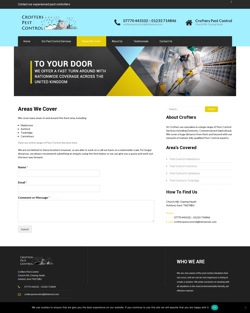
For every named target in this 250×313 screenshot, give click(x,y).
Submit (25, 229)
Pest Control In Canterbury (185, 173)
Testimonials (141, 41)
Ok (214, 307)
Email (22, 182)
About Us (117, 41)
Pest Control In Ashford (183, 166)
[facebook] (231, 2)
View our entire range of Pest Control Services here (47, 142)
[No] (245, 307)
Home (26, 41)
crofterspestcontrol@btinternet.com (142, 24)
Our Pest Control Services (56, 41)
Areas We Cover (91, 41)
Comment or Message (34, 197)
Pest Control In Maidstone (184, 159)
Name (23, 167)
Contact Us (166, 41)
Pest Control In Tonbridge (184, 180)
